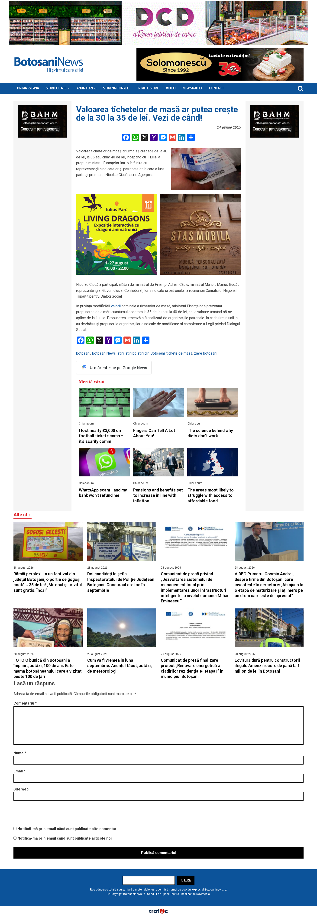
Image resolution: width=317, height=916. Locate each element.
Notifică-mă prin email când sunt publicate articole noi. (65, 838)
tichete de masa (179, 353)
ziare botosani (205, 353)
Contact (216, 88)
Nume (19, 753)
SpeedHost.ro (170, 894)
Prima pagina (28, 88)
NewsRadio (192, 88)
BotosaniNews (104, 353)
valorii (116, 306)
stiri (120, 353)
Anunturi (85, 88)
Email (19, 771)
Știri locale (56, 88)
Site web (21, 789)
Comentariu (25, 703)
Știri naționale (116, 88)
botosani (83, 353)
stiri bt (130, 353)
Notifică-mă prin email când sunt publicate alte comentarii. (68, 829)
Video (171, 88)
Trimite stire (147, 88)
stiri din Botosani (151, 353)
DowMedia (203, 894)
